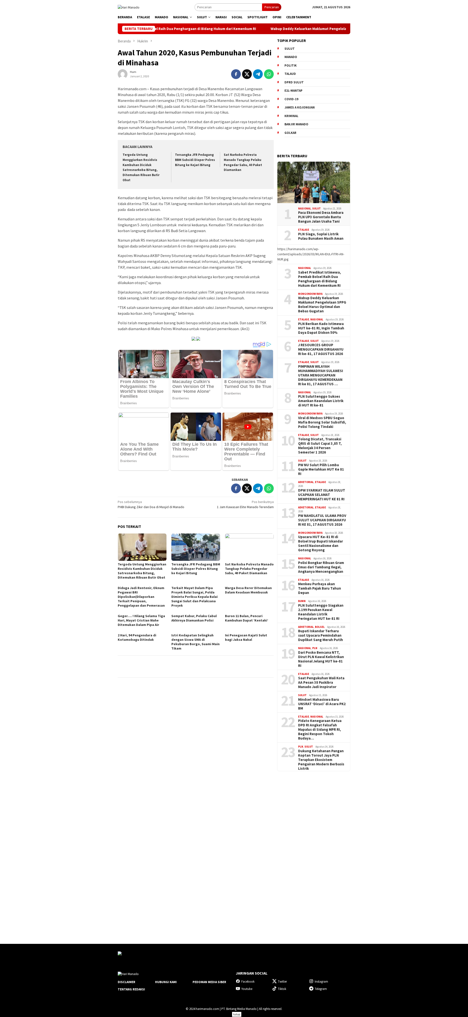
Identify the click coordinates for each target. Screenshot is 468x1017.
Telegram (321, 989)
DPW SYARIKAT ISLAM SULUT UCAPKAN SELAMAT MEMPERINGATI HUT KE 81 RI (321, 494)
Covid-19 (291, 99)
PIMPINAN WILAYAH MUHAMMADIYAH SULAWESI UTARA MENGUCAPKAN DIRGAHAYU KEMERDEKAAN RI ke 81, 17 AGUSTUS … (320, 375)
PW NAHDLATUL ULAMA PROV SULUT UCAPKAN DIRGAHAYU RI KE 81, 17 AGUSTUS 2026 (322, 520)
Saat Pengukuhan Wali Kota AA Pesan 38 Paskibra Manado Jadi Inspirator (321, 682)
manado (290, 57)
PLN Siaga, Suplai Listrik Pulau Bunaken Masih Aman (320, 236)
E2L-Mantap (293, 91)
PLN (314, 648)
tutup (236, 1014)
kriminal (291, 116)
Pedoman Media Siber (209, 982)
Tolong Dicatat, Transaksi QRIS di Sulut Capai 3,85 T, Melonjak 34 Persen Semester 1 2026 (320, 445)
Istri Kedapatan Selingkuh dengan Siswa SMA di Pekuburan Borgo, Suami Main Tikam (195, 642)
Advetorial (306, 482)
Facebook (247, 981)
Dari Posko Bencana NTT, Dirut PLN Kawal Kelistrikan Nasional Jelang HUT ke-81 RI (321, 659)
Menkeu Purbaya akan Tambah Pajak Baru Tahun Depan (319, 588)
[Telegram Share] (258, 74)
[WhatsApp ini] (269, 74)
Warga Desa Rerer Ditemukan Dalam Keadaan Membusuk (248, 590)
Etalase (303, 229)
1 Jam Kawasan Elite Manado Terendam (245, 504)
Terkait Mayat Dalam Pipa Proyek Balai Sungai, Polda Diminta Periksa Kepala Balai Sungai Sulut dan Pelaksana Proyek (194, 597)
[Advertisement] (313, 853)
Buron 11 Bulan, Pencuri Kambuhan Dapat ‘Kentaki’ (246, 618)
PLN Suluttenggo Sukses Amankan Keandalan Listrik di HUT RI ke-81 (320, 400)
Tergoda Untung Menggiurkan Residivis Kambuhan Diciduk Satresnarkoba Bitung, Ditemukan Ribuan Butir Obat (142, 571)
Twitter (282, 981)
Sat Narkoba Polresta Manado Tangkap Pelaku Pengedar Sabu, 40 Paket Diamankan (249, 568)
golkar (290, 133)
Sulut (316, 208)
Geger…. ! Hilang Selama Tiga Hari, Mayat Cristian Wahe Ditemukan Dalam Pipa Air (141, 620)
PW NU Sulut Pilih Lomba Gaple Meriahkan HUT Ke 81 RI (321, 469)
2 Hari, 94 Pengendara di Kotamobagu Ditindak (137, 637)
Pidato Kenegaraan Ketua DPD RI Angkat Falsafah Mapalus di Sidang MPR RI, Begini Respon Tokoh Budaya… (319, 730)
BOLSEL (320, 627)
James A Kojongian (299, 107)
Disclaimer (126, 982)
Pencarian (271, 7)
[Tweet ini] (247, 74)
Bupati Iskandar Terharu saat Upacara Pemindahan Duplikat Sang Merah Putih (320, 635)
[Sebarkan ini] (236, 74)
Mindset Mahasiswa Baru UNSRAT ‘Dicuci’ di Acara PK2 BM (322, 704)
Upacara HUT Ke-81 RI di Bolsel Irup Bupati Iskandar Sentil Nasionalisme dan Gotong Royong (320, 543)
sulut (289, 49)
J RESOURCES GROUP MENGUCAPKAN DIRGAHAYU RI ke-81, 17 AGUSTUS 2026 (320, 349)
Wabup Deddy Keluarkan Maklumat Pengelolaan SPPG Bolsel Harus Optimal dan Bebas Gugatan (317, 29)
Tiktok (282, 989)
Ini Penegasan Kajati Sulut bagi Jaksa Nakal (246, 637)
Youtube (246, 989)
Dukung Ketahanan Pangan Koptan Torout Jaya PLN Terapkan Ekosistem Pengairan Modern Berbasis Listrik (321, 760)
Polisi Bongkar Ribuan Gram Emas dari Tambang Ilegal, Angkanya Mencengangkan (321, 567)
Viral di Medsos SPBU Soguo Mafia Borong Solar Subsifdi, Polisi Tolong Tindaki (322, 422)
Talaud (290, 74)
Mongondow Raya (310, 294)
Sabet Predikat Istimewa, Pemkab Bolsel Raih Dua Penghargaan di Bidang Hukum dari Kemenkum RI (319, 279)
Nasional (304, 208)
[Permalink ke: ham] (122, 73)
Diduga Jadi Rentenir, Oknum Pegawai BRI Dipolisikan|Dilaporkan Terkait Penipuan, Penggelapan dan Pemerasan (141, 597)
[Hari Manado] (128, 7)
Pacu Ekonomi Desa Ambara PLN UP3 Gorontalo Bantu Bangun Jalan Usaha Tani (320, 217)
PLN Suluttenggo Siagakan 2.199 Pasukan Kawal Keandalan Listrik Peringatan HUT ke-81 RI (320, 612)
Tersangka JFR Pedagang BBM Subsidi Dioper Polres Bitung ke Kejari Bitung (195, 160)
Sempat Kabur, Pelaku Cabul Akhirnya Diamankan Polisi (194, 618)
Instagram (321, 981)
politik (290, 65)
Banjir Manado (296, 124)
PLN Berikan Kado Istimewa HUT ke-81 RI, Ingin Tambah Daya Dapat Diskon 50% (321, 328)
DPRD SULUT (294, 82)
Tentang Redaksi (131, 989)
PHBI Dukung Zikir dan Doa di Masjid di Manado (151, 504)
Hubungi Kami (166, 982)
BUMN (302, 601)
